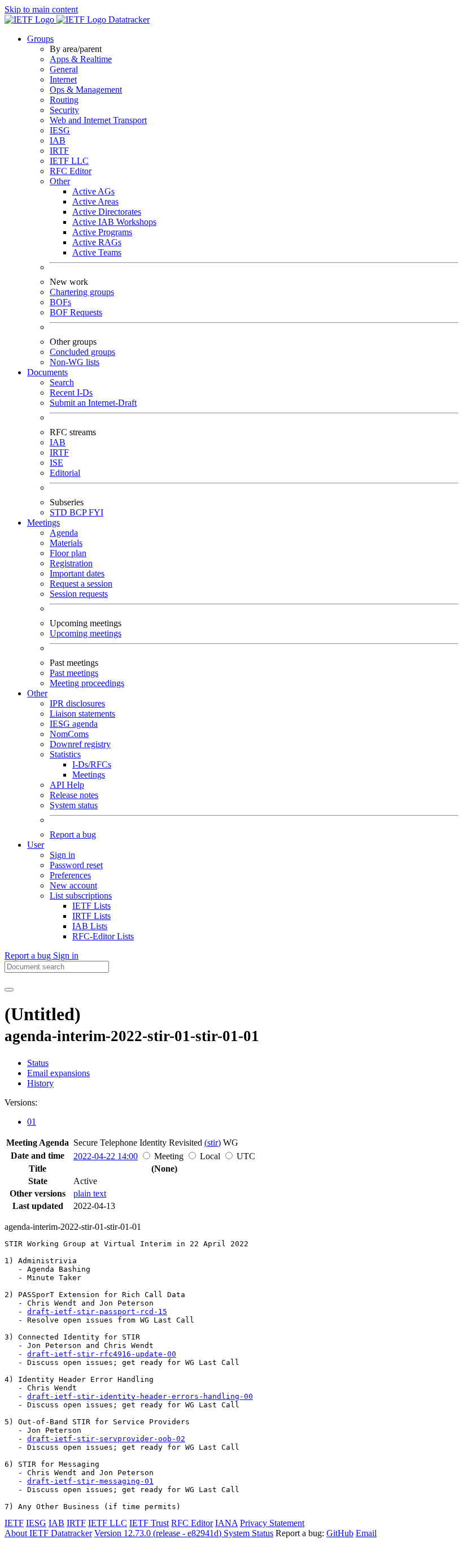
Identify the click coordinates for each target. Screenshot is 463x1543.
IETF (14, 1523)
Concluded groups (82, 352)
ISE (56, 462)
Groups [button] (40, 39)
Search (62, 382)
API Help (67, 785)
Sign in (62, 855)
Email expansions (58, 1073)
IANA (226, 1523)
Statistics (65, 754)
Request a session (81, 583)
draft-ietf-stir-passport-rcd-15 (97, 1311)
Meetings (88, 774)
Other (60, 181)
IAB (57, 140)
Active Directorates (106, 211)
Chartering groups (82, 292)
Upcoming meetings (85, 633)
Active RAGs (96, 242)
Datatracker (128, 19)
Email (366, 1533)
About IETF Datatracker (48, 1533)
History (40, 1083)
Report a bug (73, 834)
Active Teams (96, 252)
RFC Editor (70, 171)
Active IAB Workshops (114, 222)
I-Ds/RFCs (91, 764)
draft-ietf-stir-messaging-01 (90, 1481)
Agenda (64, 533)
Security (64, 110)
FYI (96, 512)
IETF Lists (91, 906)
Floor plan (68, 553)
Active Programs (102, 232)
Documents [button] (47, 372)
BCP (79, 512)
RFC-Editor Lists (103, 936)
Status (38, 1063)
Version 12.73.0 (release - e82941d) (159, 1533)
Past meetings (74, 673)
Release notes (74, 795)
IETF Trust (149, 1523)
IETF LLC (69, 161)
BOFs (60, 302)
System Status (248, 1533)
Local (210, 1156)
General (64, 69)
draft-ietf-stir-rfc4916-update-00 (101, 1354)
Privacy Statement (272, 1523)
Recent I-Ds (71, 392)
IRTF (59, 150)
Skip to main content (41, 9)
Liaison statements (82, 713)
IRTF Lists (91, 916)
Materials (66, 543)
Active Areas (95, 201)
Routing (64, 100)
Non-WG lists (74, 362)
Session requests (79, 594)
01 (31, 1121)
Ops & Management (86, 89)
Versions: (21, 1102)
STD (59, 512)
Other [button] (37, 693)
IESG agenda (74, 724)
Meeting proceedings (87, 683)
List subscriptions (81, 895)
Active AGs (93, 191)
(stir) (212, 1142)
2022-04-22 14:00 (105, 1156)
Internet (63, 79)
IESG (60, 130)
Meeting (169, 1156)
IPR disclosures (77, 703)
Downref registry (80, 744)
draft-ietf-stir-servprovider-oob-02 (106, 1438)
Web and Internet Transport (98, 120)
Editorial (65, 473)
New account (73, 885)
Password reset (76, 865)
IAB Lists (89, 926)
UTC (246, 1156)
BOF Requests (76, 312)
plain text (89, 1193)
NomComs (69, 734)
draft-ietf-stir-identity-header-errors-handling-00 (140, 1396)
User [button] (35, 844)
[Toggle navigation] (9, 989)
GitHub (339, 1533)
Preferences (70, 875)
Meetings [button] (43, 522)
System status (74, 805)
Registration (71, 563)
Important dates (77, 573)
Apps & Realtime (81, 59)
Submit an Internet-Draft (93, 403)
